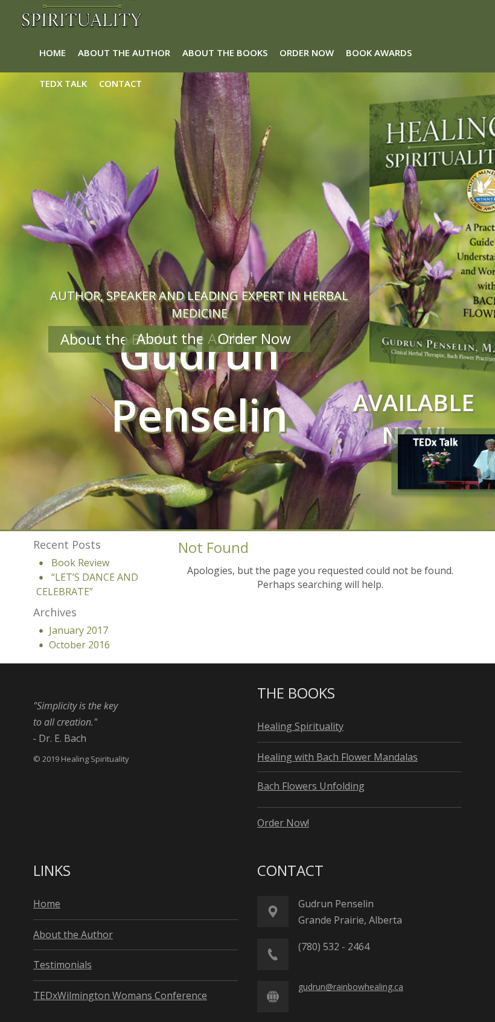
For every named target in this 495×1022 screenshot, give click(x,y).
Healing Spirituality (300, 726)
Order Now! (283, 822)
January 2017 (78, 630)
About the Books (118, 339)
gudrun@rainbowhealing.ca (350, 986)
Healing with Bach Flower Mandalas (337, 757)
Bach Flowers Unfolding (311, 786)
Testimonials (62, 964)
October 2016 (79, 644)
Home (46, 903)
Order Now (256, 338)
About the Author (195, 338)
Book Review (80, 562)
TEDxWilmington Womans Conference (120, 995)
